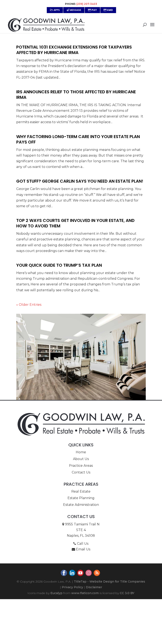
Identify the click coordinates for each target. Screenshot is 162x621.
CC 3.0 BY (127, 593)
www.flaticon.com (85, 593)
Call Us (82, 544)
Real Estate (80, 491)
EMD (110, 10)
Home (81, 452)
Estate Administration (81, 505)
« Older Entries (28, 305)
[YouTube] (81, 573)
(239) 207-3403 (86, 3)
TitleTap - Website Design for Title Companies (109, 581)
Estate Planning (81, 498)
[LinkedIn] (72, 573)
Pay (94, 10)
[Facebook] (64, 573)
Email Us (82, 549)
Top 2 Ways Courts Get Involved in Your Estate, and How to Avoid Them (75, 223)
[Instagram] (89, 573)
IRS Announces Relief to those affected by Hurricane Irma (76, 94)
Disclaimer (94, 587)
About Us (81, 459)
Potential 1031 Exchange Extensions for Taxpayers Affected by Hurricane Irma (74, 49)
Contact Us (81, 472)
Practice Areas (81, 466)
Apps (56, 10)
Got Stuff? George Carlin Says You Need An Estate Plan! (79, 181)
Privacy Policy (72, 587)
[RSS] (97, 573)
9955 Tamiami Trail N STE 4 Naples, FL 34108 (82, 530)
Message (75, 10)
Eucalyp (56, 593)
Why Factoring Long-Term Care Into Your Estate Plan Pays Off (78, 139)
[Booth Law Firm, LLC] (81, 424)
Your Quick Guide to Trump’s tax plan (59, 265)
